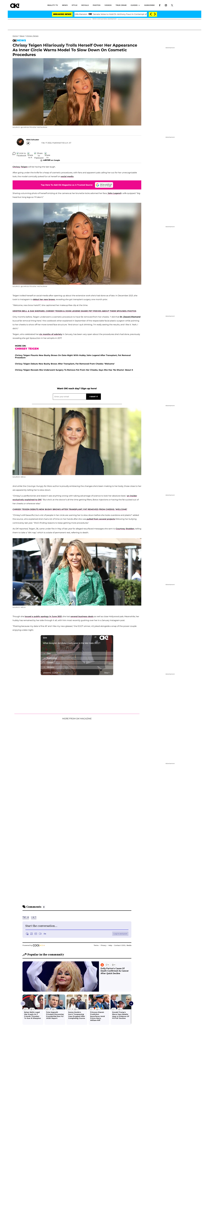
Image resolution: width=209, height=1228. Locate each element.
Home (15, 36)
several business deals (82, 616)
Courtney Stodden (125, 529)
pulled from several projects (101, 519)
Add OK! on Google (51, 160)
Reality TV (52, 5)
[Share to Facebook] (21, 153)
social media (67, 176)
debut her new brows (44, 299)
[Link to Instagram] (166, 5)
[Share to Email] (47, 153)
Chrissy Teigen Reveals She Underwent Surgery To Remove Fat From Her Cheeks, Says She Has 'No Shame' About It (74, 370)
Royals (85, 5)
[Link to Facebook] (160, 5)
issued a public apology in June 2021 (43, 616)
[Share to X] (30, 153)
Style (74, 5)
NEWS (65, 5)
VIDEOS (108, 5)
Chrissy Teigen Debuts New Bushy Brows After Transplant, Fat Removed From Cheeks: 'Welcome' (65, 364)
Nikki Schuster (32, 140)
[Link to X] (172, 5)
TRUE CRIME (121, 5)
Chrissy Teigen (32, 36)
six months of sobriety (50, 334)
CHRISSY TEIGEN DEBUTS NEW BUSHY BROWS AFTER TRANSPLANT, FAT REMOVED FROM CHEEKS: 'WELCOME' (70, 509)
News (22, 36)
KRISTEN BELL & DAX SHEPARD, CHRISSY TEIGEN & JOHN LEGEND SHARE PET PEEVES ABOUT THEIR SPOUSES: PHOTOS (74, 311)
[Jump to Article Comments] (14, 153)
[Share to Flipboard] (38, 153)
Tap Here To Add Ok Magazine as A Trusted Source (67, 185)
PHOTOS (96, 5)
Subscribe (149, 5)
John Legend (114, 193)
